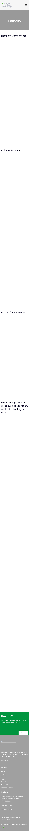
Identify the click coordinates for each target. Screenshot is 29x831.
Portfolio (3, 777)
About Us (4, 771)
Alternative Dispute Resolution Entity (10, 817)
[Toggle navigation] (23, 5)
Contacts (3, 782)
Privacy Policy (5, 784)
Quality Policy (6, 819)
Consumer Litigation (7, 787)
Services (3, 774)
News (3, 779)
